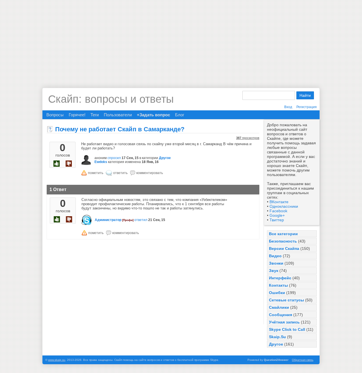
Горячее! (77, 114)
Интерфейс (280, 278)
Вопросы (55, 114)
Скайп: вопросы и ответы (111, 99)
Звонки (276, 263)
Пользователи (118, 114)
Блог (179, 114)
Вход (288, 107)
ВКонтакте (279, 202)
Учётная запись (284, 322)
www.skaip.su (56, 359)
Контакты (278, 285)
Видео (275, 256)
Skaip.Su (277, 337)
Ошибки (277, 292)
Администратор (108, 220)
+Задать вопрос (153, 114)
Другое (276, 344)
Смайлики (279, 307)
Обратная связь (302, 359)
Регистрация (306, 107)
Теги (94, 114)
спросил (114, 158)
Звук (273, 270)
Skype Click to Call (287, 329)
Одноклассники (284, 206)
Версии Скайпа (284, 248)
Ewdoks (100, 162)
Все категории (283, 233)
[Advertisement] (181, 39)
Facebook (278, 211)
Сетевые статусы (286, 300)
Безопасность (283, 241)
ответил (140, 220)
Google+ (277, 215)
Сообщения (280, 314)
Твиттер (277, 220)
